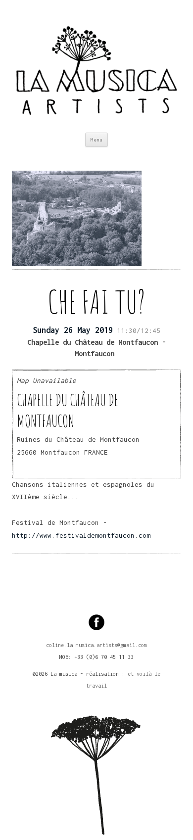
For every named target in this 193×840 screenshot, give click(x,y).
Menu (96, 139)
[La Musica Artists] (96, 66)
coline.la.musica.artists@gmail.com (96, 645)
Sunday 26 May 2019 (73, 330)
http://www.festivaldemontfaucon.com (81, 535)
